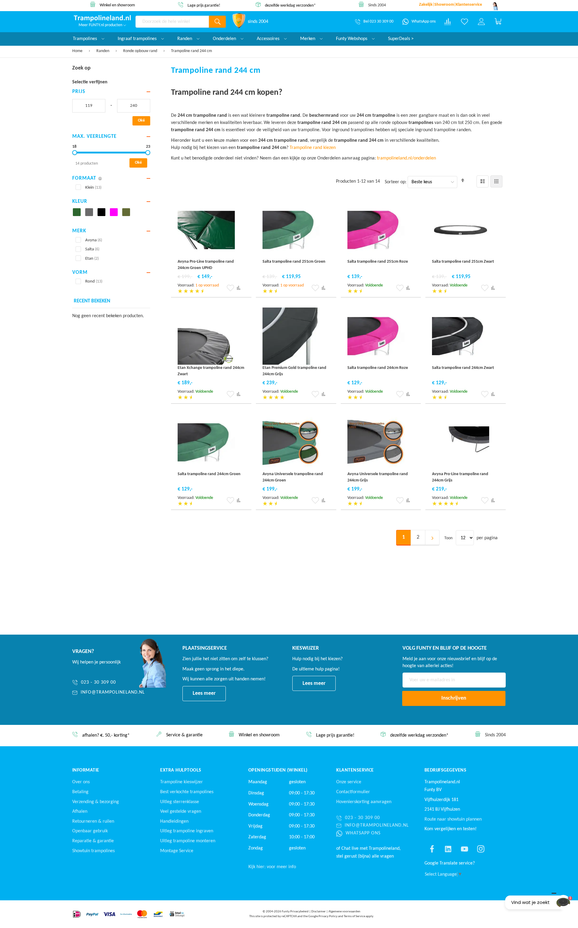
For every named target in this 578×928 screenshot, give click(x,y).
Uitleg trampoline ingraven (186, 831)
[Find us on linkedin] (448, 848)
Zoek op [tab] (81, 68)
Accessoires (269, 38)
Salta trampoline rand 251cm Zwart (463, 261)
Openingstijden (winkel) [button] (278, 770)
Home (77, 51)
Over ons (81, 782)
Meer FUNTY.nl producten (101, 25)
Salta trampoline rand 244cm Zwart (463, 368)
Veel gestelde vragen (180, 811)
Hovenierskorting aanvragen (363, 802)
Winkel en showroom (117, 5)
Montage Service (176, 851)
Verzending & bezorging (95, 802)
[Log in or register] (481, 21)
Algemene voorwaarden (344, 911)
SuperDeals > (401, 38)
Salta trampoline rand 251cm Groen (294, 261)
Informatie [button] (85, 770)
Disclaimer (318, 911)
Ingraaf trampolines (138, 38)
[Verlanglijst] (464, 21)
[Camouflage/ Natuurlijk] (128, 214)
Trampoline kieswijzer (181, 782)
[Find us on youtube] (464, 848)
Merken (308, 38)
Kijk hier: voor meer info (272, 867)
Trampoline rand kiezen (313, 147)
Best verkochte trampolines (186, 792)
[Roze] (115, 214)
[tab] (111, 92)
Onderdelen (225, 38)
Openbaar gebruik (90, 831)
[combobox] (172, 22)
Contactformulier (353, 792)
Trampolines (85, 38)
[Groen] (78, 214)
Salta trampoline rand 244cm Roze (377, 368)
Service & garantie (184, 735)
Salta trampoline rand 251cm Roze (377, 261)
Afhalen (79, 811)
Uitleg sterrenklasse (179, 802)
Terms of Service (354, 916)
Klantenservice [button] (355, 770)
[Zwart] (103, 214)
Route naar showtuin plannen (453, 819)
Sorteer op (395, 182)
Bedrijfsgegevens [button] (445, 770)
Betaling (80, 792)
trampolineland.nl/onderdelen (407, 158)
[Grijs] (91, 214)
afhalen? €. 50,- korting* (106, 735)
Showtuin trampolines (93, 851)
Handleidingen (174, 821)
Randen (103, 51)
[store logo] (102, 18)
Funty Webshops (352, 38)
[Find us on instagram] (480, 848)
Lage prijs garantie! (204, 5)
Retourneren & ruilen (93, 821)
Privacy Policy (328, 916)
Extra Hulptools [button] (180, 770)
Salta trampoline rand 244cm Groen (209, 474)
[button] (230, 288)
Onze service (348, 782)
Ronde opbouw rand (140, 51)
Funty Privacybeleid (295, 911)
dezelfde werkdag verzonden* (290, 5)
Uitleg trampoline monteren (187, 841)
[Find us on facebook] (432, 848)
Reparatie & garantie (93, 841)
